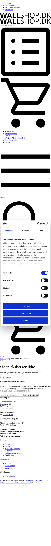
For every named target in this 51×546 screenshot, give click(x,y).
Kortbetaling (10, 5)
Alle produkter (10, 476)
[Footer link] (7, 483)
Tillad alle (25, 306)
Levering (8, 468)
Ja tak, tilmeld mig (31, 395)
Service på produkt (12, 7)
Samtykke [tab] (9, 231)
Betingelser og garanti (13, 453)
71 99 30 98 (8, 415)
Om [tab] (41, 231)
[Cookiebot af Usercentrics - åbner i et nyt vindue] (37, 223)
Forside (3, 359)
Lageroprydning (11, 140)
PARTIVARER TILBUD (15, 138)
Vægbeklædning (11, 131)
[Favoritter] (25, 76)
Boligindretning (11, 134)
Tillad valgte (25, 313)
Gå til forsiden (5, 377)
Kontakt (8, 3)
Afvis (25, 320)
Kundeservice (10, 444)
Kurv (2, 356)
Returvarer (9, 10)
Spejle (7, 136)
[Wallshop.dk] (25, 17)
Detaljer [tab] (25, 231)
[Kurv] (25, 127)
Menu (2, 197)
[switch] (44, 280)
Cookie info (9, 455)
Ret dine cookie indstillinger (37, 480)
